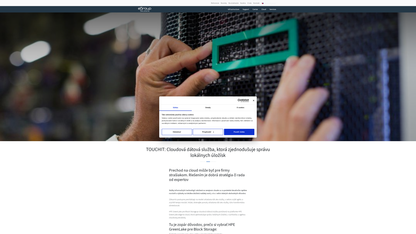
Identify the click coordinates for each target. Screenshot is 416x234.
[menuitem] (215, 3)
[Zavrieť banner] (253, 100)
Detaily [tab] (208, 107)
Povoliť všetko (239, 132)
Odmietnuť (177, 132)
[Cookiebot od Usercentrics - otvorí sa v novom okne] (239, 100)
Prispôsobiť (206, 132)
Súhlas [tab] (175, 107)
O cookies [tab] (240, 107)
